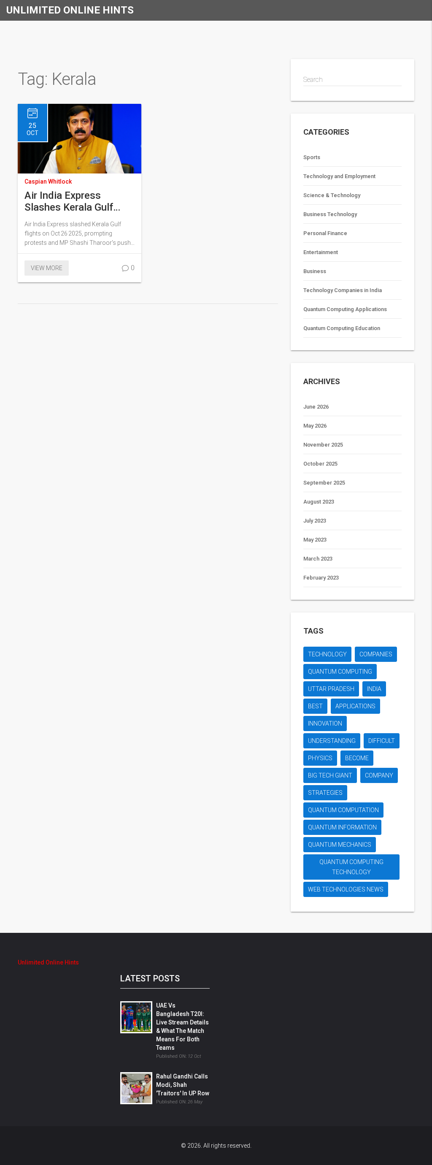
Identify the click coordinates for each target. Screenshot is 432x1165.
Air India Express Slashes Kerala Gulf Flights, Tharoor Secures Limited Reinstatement (68, 201)
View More (46, 268)
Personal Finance (325, 233)
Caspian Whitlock (48, 181)
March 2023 (317, 558)
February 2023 (321, 577)
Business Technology (330, 214)
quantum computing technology (351, 867)
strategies (325, 792)
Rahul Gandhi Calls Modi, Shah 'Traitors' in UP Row (182, 1085)
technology (327, 654)
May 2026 (315, 426)
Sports (311, 157)
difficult (381, 740)
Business (314, 271)
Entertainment (320, 252)
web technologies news (345, 889)
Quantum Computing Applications (345, 309)
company (379, 775)
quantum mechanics (339, 844)
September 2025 (324, 483)
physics (320, 758)
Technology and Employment (339, 176)
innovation (325, 723)
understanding (332, 740)
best (315, 706)
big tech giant (330, 775)
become (357, 758)
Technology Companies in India (342, 290)
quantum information (342, 827)
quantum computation (343, 810)
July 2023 (314, 520)
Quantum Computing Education (341, 328)
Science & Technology (331, 195)
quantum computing (340, 671)
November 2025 (323, 445)
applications (355, 706)
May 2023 (315, 539)
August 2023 (318, 502)
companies (375, 654)
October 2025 (320, 464)
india (374, 688)
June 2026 (316, 407)
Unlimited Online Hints (70, 10)
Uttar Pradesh (331, 688)
